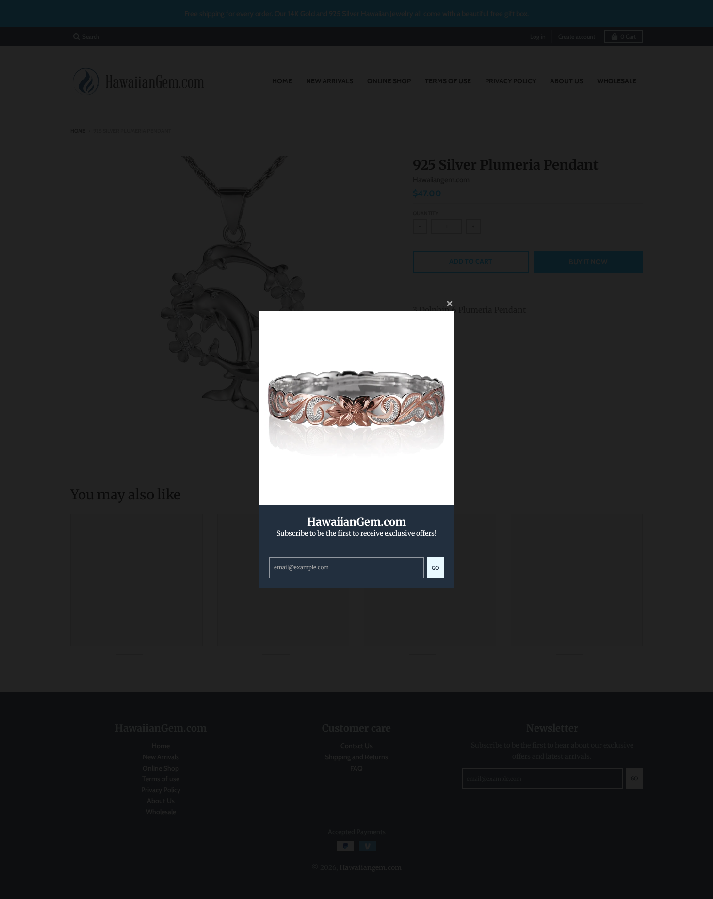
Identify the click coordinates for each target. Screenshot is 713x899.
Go (435, 567)
